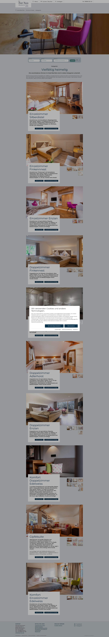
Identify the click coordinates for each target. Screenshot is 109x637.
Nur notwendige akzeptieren (54, 325)
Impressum (75, 329)
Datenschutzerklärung (67, 329)
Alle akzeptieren (71, 325)
